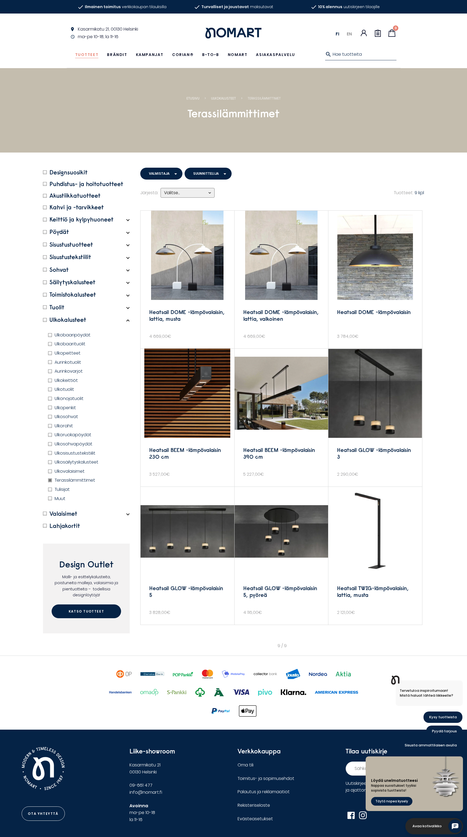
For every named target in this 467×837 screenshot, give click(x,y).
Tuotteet (87, 54)
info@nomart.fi (145, 792)
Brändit (117, 54)
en (349, 34)
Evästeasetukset (255, 819)
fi (337, 34)
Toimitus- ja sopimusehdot (266, 778)
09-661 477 (140, 785)
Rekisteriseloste (254, 805)
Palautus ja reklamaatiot (264, 792)
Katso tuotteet (86, 611)
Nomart (238, 54)
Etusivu (192, 98)
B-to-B (210, 54)
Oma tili (245, 765)
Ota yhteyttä (43, 813)
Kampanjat (150, 54)
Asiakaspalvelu (275, 54)
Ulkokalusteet (223, 98)
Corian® (183, 54)
